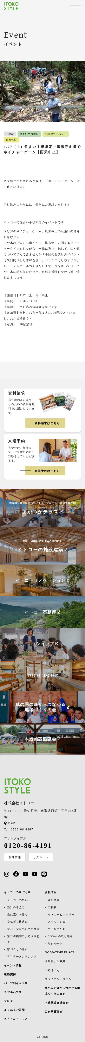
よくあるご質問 (14, 1009)
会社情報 (14, 857)
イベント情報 (13, 965)
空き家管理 (52, 1011)
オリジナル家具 (55, 961)
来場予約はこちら (47, 471)
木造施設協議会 (55, 1002)
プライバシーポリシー (59, 979)
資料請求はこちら (47, 423)
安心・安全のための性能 (23, 929)
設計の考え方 (16, 907)
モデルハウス (13, 992)
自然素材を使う (17, 914)
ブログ (8, 1001)
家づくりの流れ (17, 949)
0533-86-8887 (18, 829)
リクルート (41, 857)
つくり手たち (57, 929)
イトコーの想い (17, 900)
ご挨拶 (52, 907)
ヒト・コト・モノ (16, 1018)
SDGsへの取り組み (60, 936)
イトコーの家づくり (17, 892)
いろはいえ (52, 970)
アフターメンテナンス (22, 956)
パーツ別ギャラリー (17, 983)
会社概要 (54, 900)
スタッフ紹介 (57, 921)
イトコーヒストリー (61, 914)
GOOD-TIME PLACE (60, 952)
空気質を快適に (17, 921)
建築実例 (10, 974)
